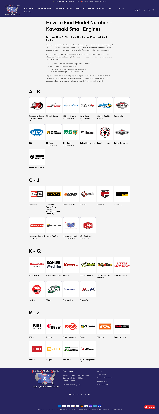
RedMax (49, 337)
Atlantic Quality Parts (103, 117)
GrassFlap (118, 205)
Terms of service (83, 409)
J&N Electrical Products (86, 237)
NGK (31, 300)
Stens (82, 337)
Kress (65, 275)
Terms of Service (102, 384)
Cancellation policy (117, 409)
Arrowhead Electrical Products (87, 117)
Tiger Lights (119, 337)
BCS (30, 143)
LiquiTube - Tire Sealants (103, 276)
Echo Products (69, 205)
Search (99, 371)
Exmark (83, 205)
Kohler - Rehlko (52, 275)
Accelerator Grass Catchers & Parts (36, 117)
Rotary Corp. (68, 337)
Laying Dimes (85, 275)
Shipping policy (93, 409)
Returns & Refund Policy (105, 378)
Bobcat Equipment (87, 143)
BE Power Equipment (50, 144)
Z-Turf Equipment (87, 359)
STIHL (99, 337)
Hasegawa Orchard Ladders (37, 237)
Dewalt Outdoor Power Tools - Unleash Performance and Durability (53, 209)
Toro (31, 359)
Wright (49, 359)
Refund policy (63, 409)
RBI (30, 337)
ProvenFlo (84, 300)
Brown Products (35, 167)
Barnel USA (118, 116)
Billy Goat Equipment (67, 144)
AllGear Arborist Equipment (70, 117)
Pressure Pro (68, 300)
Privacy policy (73, 409)
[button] (29, 8)
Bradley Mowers (103, 143)
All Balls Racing (52, 116)
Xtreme (66, 359)
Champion (33, 205)
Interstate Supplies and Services (70, 237)
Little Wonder (119, 275)
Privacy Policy (101, 374)
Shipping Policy (102, 381)
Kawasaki (33, 275)
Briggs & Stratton (121, 143)
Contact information (104, 409)
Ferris (99, 205)
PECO (48, 300)
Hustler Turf (51, 236)
